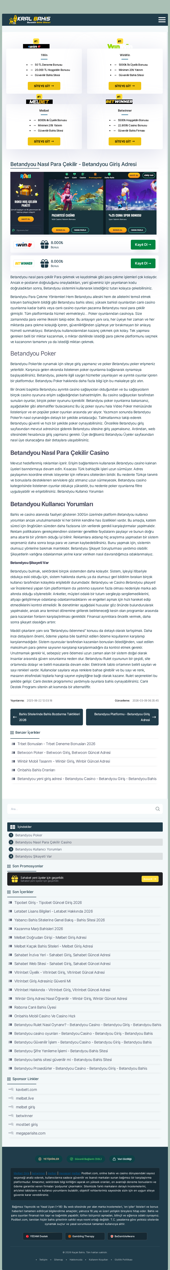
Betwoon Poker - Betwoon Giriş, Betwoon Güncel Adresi (63, 752)
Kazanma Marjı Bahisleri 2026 (38, 929)
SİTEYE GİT (42, 86)
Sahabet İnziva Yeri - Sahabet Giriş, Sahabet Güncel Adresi (62, 955)
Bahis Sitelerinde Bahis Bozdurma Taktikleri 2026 (49, 717)
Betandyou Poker (28, 835)
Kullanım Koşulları (98, 1259)
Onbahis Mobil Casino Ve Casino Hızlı (44, 1016)
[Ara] (157, 808)
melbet (52, 1173)
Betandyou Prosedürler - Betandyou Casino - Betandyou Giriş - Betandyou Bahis (80, 1068)
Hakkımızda (76, 1259)
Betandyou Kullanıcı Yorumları (38, 849)
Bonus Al (148, 879)
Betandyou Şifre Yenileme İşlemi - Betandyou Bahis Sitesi (61, 1051)
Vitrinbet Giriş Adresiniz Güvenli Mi (42, 981)
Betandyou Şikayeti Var (33, 856)
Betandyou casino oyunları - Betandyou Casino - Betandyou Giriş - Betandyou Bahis (83, 1033)
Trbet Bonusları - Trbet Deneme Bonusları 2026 (56, 744)
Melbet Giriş (21, 1173)
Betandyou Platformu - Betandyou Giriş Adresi (122, 717)
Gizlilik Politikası (123, 1259)
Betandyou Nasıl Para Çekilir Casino (43, 842)
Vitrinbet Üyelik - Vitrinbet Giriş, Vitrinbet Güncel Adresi (59, 972)
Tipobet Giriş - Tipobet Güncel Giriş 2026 (48, 902)
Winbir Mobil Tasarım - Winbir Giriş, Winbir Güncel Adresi (63, 761)
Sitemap (58, 1259)
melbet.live (25, 1098)
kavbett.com (26, 1089)
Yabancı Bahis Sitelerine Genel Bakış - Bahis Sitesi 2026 (59, 920)
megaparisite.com (30, 1133)
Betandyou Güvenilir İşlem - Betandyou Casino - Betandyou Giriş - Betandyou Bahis (83, 1042)
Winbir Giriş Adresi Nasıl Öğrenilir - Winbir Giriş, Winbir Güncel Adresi (70, 998)
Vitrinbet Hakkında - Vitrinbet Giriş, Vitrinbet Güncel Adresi (62, 990)
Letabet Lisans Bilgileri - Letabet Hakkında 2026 (53, 911)
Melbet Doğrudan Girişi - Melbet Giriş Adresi (50, 937)
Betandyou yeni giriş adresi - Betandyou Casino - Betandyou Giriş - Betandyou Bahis (87, 779)
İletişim (43, 1259)
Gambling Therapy (83, 1236)
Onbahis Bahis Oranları (36, 770)
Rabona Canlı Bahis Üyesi (35, 1007)
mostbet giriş (27, 1124)
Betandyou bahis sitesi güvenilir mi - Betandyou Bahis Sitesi (63, 1059)
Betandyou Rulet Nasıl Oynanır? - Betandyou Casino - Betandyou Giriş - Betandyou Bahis (87, 1025)
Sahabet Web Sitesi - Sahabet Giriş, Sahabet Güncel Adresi (62, 963)
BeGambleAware (125, 1236)
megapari (65, 1173)
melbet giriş (25, 1107)
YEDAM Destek (39, 1236)
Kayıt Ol (141, 244)
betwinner (24, 1116)
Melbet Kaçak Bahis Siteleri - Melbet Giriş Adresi (53, 946)
